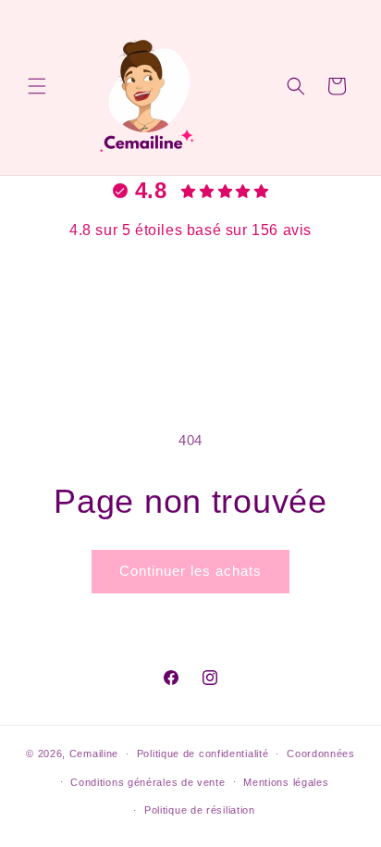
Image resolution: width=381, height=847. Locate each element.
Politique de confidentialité (203, 753)
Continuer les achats (190, 571)
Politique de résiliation (199, 810)
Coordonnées (321, 753)
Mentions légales (285, 782)
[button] (37, 86)
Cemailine (93, 753)
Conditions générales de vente (147, 782)
